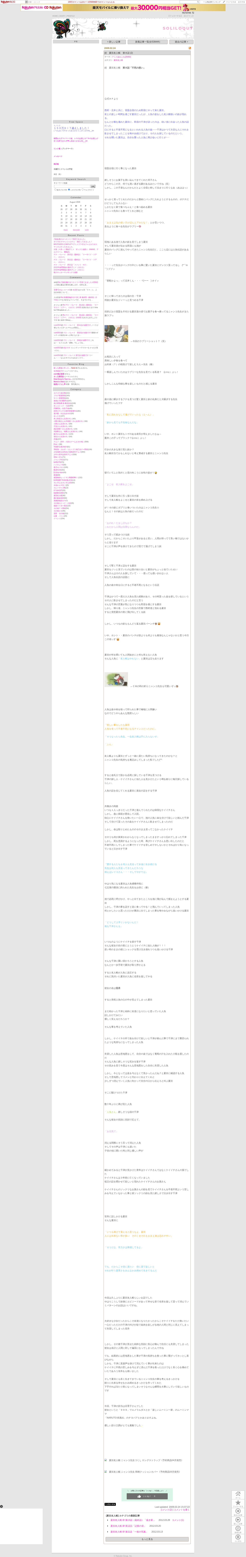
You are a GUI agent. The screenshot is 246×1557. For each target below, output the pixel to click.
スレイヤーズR (59, 488)
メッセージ (58, 156)
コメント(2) (166, 1509)
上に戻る (238, 1541)
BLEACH (57, 470)
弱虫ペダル (58, 457)
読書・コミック (34, 2)
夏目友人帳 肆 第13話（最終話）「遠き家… (132, 1520)
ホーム (238, 1498)
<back (65, 230)
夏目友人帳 (58, 496)
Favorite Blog (76, 364)
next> (87, 230)
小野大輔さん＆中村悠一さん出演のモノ (69, 421)
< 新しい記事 (113, 42)
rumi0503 (57, 325)
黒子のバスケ (59, 467)
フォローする (238, 1506)
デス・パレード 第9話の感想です (76, 340)
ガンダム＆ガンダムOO (63, 483)
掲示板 (56, 164)
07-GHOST (58, 490)
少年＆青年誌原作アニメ (63, 455)
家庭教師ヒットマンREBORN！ (66, 478)
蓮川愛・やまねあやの (62, 414)
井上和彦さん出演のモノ (63, 419)
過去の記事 (238, 1515)
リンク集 (57, 149)
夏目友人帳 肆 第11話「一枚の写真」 (129, 1532)
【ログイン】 (188, 16)
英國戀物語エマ (60, 501)
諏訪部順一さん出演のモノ (64, 429)
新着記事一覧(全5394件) (147, 42)
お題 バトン (59, 516)
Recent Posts (76, 235)
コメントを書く (182, 1509)
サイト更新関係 (60, 398)
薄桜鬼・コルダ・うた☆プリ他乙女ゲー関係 (71, 449)
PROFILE (71, 16)
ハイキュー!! (58, 465)
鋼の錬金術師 (59, 498)
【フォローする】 (175, 16)
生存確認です (59, 371)
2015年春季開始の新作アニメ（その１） (69, 270)
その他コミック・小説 (62, 503)
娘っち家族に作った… (62, 368)
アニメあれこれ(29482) (121, 57)
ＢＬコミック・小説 (61, 406)
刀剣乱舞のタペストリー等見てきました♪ (69, 239)
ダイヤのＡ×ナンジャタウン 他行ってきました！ (73, 242)
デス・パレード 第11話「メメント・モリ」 (71, 265)
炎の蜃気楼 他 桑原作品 (63, 403)
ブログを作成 (231, 2)
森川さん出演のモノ (61, 434)
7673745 (186, 13)
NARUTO (57, 462)
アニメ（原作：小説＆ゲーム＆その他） (69, 442)
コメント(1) (178, 1520)
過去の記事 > (181, 42)
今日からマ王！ (60, 485)
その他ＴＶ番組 (60, 508)
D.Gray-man (58, 472)
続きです (67, 348)
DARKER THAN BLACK (63, 480)
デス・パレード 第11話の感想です (77, 325)
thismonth (76, 230)
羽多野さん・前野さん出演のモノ (66, 431)
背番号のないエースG (62, 290)
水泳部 (75, 290)
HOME (55, 16)
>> (212, 2)
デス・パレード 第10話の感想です (77, 333)
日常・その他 (59, 513)
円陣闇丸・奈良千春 (61, 408)
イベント (57, 519)
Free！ (56, 444)
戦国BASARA (59, 493)
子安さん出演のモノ (61, 426)
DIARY (62, 16)
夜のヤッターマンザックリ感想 (66, 272)
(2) (131, 53)
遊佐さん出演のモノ (61, 437)
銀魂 (55, 475)
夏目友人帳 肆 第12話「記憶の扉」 (128, 1526)
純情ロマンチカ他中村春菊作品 (66, 411)
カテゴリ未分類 (60, 393)
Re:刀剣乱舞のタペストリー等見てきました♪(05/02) (78, 282)
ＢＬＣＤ (57, 416)
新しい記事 (238, 1524)
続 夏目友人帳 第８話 (117, 53)
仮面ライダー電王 (60, 506)
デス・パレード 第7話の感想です (76, 355)
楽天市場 (241, 2)
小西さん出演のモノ (61, 424)
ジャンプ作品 (59, 460)
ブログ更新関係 (60, 396)
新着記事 (238, 1533)
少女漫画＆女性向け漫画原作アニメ (67, 452)
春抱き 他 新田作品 (61, 401)
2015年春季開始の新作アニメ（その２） (69, 267)
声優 (55, 439)
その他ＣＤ (58, 511)
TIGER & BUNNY (60, 447)
